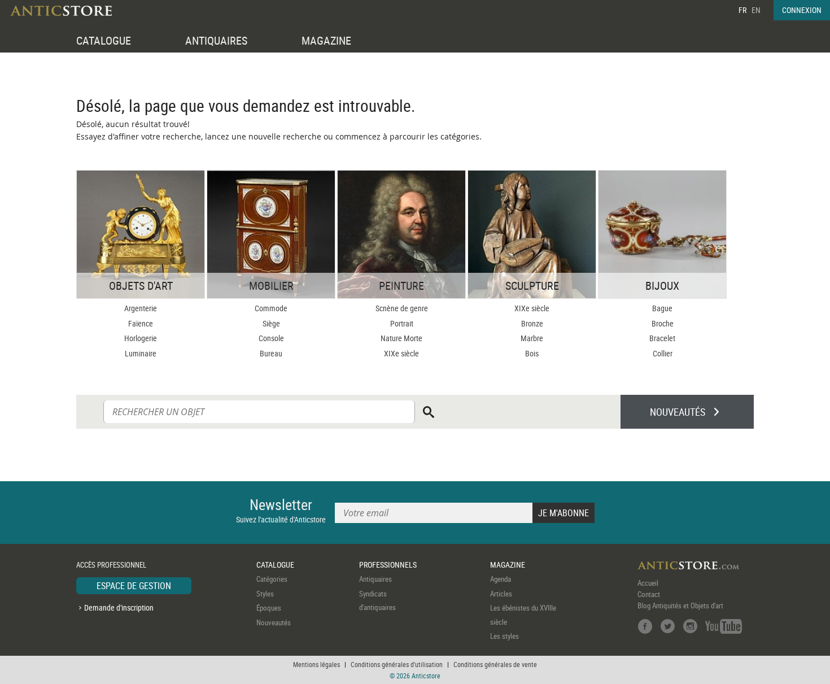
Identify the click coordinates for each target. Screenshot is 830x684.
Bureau (271, 353)
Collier (662, 353)
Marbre (532, 338)
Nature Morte (401, 338)
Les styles (504, 636)
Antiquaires (375, 579)
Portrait (401, 323)
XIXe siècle (401, 353)
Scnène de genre (401, 308)
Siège (271, 323)
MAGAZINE (326, 40)
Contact (648, 594)
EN (756, 10)
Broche (663, 323)
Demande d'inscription (119, 607)
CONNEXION (802, 10)
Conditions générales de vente (495, 664)
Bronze (532, 323)
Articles (501, 594)
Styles (265, 594)
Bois (532, 353)
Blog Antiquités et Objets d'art (680, 605)
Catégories (271, 579)
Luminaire (140, 353)
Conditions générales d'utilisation (397, 664)
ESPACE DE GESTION (134, 586)
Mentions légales (316, 664)
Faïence (140, 323)
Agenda (500, 579)
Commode (271, 308)
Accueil (647, 583)
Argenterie (140, 308)
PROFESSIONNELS (388, 564)
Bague (662, 308)
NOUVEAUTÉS (677, 412)
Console (271, 338)
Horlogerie (140, 338)
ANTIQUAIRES (216, 40)
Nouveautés (273, 622)
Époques (268, 608)
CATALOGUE (103, 40)
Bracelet (662, 338)
